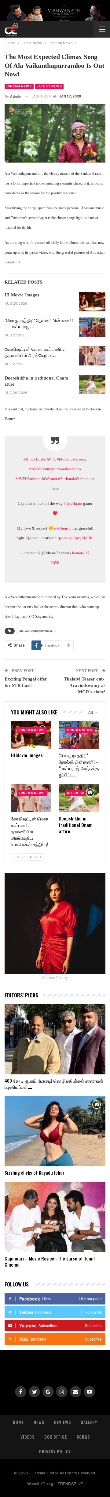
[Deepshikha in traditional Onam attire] (92, 384)
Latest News (49, 86)
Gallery (89, 1422)
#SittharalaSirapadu (74, 478)
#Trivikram (73, 503)
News (39, 1422)
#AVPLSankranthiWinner (36, 478)
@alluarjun (63, 528)
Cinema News (19, 86)
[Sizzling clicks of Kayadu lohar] (55, 1131)
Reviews (62, 1422)
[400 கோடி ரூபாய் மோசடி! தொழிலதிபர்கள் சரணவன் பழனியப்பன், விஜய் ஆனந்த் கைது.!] (55, 1039)
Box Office (55, 1436)
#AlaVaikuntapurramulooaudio (55, 469)
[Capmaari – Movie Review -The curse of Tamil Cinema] (55, 1217)
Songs (83, 1436)
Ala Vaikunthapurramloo (36, 631)
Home (18, 1422)
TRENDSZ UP (70, 1484)
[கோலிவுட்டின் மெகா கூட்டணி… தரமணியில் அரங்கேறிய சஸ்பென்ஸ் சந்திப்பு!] (92, 356)
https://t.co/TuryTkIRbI (74, 538)
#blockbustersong (71, 459)
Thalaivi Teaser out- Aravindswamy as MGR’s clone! (84, 685)
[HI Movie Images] (92, 301)
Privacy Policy (55, 1451)
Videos (27, 1436)
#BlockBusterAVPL (40, 459)
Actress (75, 793)
